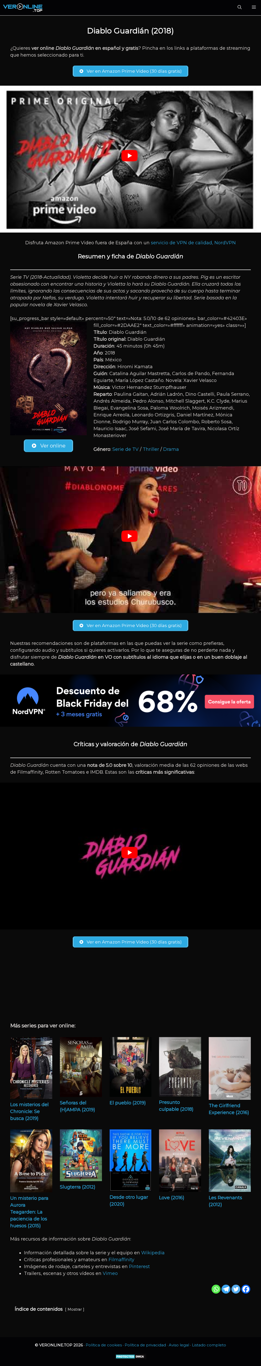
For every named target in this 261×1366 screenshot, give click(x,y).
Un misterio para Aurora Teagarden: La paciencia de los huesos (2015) (29, 1212)
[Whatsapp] (216, 1289)
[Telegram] (225, 1289)
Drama (171, 449)
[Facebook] (245, 1289)
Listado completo (209, 1345)
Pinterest (139, 1266)
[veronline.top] (23, 7)
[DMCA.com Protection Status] (130, 1358)
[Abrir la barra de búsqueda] (239, 7)
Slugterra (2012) (77, 1187)
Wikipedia (153, 1253)
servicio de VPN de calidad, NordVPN (193, 243)
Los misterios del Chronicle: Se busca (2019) (29, 1111)
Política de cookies (104, 1345)
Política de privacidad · (147, 1345)
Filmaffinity (121, 1259)
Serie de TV (125, 449)
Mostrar (75, 1309)
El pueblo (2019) (128, 1103)
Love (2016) (171, 1198)
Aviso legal (179, 1345)
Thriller (151, 449)
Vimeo (110, 1273)
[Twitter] (235, 1289)
